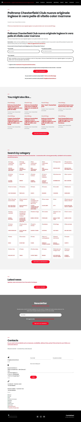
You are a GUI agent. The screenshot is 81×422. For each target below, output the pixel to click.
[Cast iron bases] (12, 189)
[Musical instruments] (57, 239)
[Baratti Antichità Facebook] (37, 417)
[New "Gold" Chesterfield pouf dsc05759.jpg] (49, 102)
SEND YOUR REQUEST (40, 71)
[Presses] (46, 251)
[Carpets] (69, 239)
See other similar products (40, 133)
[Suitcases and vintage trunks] (57, 251)
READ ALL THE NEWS (40, 287)
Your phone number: (46, 48)
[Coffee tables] (35, 251)
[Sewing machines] (12, 214)
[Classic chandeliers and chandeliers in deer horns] (35, 201)
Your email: (10, 48)
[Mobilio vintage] (35, 214)
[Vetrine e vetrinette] (69, 251)
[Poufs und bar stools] (23, 226)
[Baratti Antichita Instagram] (41, 417)
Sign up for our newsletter (40, 323)
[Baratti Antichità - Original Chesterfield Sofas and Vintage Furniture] (18, 2)
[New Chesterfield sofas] (46, 164)
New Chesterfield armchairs (18, 22)
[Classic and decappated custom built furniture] (23, 214)
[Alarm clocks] (69, 214)
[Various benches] (12, 226)
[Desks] (12, 239)
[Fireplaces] (23, 189)
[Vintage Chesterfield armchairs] (12, 164)
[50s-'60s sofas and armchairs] (12, 201)
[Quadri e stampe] (35, 226)
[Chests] (35, 189)
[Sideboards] (69, 189)
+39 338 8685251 (11, 385)
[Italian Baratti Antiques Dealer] (44, 417)
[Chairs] (35, 239)
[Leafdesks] (46, 226)
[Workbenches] (57, 177)
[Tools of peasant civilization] (46, 177)
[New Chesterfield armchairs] (35, 164)
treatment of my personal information (25, 64)
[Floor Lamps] (46, 201)
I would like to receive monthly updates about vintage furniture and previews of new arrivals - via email (34, 67)
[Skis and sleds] (69, 226)
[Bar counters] (69, 177)
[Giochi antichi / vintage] (23, 201)
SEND (33, 377)
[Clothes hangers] (12, 177)
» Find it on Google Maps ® (14, 376)
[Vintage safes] (57, 164)
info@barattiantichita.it (13, 360)
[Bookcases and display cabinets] (69, 201)
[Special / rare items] (57, 214)
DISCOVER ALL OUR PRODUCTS (40, 261)
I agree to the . (22, 64)
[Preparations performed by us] (69, 164)
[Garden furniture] (35, 177)
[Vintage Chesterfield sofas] (23, 164)
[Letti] (57, 201)
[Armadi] (23, 177)
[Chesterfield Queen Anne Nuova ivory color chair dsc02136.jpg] (65, 102)
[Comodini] (57, 189)
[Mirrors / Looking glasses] (46, 239)
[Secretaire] (23, 239)
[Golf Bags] (57, 226)
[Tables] (23, 251)
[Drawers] (46, 189)
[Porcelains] (46, 214)
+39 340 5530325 (12, 390)
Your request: (11, 55)
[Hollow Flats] (12, 251)
